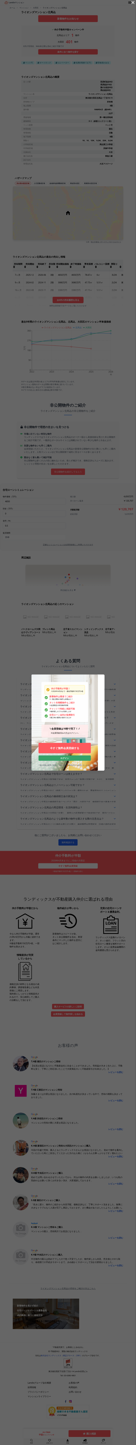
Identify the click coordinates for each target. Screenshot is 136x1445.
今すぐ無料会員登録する (64, 748)
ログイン (64, 758)
